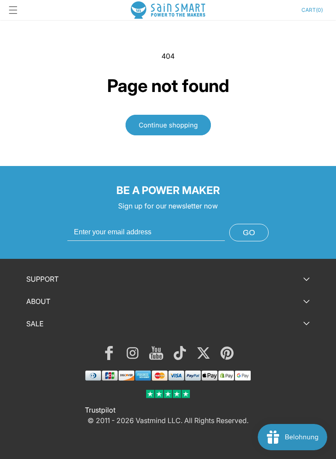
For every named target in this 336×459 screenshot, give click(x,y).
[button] (13, 10)
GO (249, 232)
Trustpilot (100, 410)
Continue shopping (168, 125)
